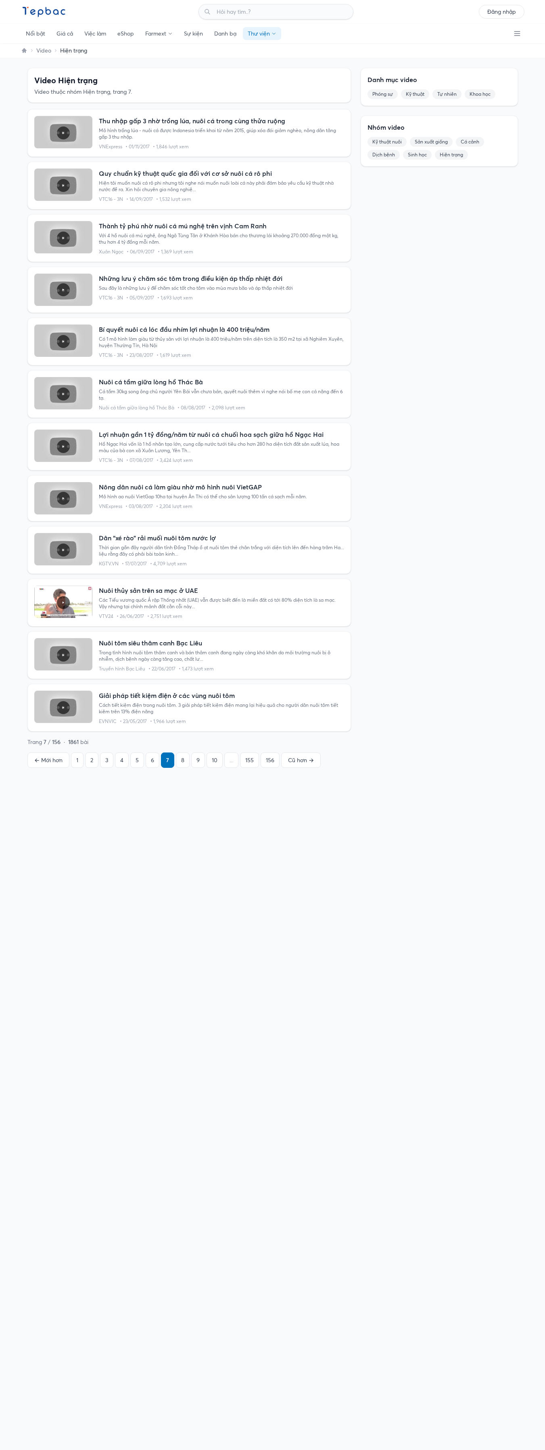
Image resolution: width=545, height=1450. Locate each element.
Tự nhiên (447, 94)
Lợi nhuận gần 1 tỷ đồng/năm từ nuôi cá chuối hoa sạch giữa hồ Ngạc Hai (211, 434)
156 (270, 760)
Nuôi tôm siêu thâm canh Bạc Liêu (150, 643)
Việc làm (95, 33)
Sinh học (417, 155)
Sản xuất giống (431, 142)
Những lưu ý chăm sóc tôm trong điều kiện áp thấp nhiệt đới (190, 278)
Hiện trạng (451, 155)
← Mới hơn (48, 760)
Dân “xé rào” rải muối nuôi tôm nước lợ (157, 538)
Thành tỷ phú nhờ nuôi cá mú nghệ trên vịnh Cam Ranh (183, 226)
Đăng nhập (501, 11)
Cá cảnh (470, 142)
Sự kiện (193, 33)
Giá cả (64, 33)
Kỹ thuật (415, 94)
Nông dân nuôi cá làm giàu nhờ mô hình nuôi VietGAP (180, 487)
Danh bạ (225, 33)
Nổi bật (35, 33)
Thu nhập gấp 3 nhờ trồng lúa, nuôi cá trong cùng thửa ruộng (192, 121)
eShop (125, 33)
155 (249, 760)
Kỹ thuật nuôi (387, 142)
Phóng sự (382, 94)
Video (43, 50)
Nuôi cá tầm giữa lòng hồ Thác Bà (151, 382)
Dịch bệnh (383, 155)
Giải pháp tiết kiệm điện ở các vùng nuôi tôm (167, 695)
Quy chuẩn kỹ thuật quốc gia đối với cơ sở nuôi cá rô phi (185, 173)
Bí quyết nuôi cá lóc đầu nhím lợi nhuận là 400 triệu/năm (184, 329)
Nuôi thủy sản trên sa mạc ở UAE (148, 590)
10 (214, 760)
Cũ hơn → (301, 760)
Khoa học (480, 94)
